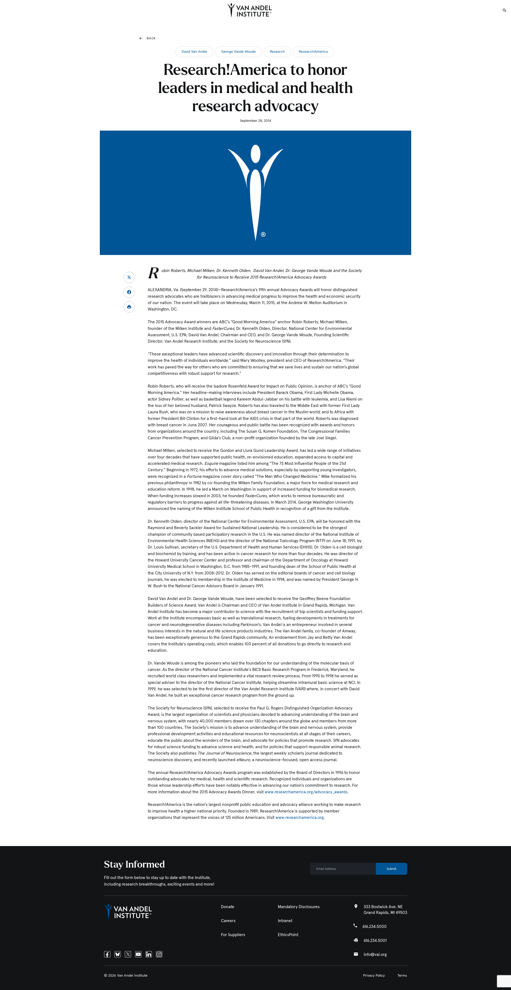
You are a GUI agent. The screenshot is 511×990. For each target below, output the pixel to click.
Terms (402, 975)
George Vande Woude (238, 52)
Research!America (313, 52)
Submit (391, 868)
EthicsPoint (288, 935)
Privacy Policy (374, 975)
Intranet (285, 921)
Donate (227, 907)
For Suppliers (233, 935)
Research (277, 52)
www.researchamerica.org (299, 817)
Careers (228, 921)
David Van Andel (194, 52)
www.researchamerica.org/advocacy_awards (306, 792)
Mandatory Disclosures (299, 907)
